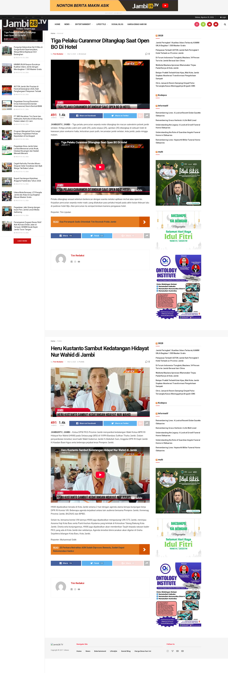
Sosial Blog (117, 24)
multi (160, 152)
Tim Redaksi (58, 54)
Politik (59, 341)
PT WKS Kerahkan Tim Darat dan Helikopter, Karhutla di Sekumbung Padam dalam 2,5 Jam (28, 118)
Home (4, 17)
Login (224, 17)
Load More (22, 241)
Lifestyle (38, 17)
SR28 (160, 35)
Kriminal (60, 33)
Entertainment (20, 17)
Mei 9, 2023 (71, 54)
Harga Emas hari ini (137, 24)
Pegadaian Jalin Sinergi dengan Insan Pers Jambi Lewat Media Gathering (27, 209)
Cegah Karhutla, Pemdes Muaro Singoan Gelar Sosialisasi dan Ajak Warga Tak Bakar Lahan (28, 165)
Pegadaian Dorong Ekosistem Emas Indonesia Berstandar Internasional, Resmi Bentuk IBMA (28, 103)
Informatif (163, 105)
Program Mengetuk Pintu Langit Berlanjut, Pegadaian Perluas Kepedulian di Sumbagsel (27, 133)
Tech (30, 17)
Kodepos (162, 95)
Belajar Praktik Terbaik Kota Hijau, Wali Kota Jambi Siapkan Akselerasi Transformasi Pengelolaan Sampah (177, 76)
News (10, 17)
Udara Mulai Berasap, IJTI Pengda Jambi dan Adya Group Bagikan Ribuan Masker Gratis (28, 194)
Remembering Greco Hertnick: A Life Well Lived (176, 120)
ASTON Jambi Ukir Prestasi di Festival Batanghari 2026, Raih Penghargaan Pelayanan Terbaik (27, 88)
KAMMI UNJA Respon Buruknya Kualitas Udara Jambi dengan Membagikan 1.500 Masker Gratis (28, 66)
